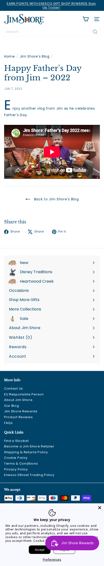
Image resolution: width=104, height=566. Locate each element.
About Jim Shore (18, 400)
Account (17, 356)
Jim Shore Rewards (20, 411)
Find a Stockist (16, 440)
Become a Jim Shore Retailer (29, 446)
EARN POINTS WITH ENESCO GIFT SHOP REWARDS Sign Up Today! (51, 5)
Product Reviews (18, 417)
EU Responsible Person (24, 394)
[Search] (95, 31)
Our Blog (11, 405)
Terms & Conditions (21, 463)
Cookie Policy (16, 457)
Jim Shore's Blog (35, 56)
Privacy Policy (16, 469)
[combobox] (52, 31)
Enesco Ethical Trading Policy (29, 475)
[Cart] (85, 19)
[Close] (99, 507)
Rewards (18, 347)
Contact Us (13, 388)
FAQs (8, 423)
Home (9, 56)
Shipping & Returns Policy (26, 452)
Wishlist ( (19, 337)
